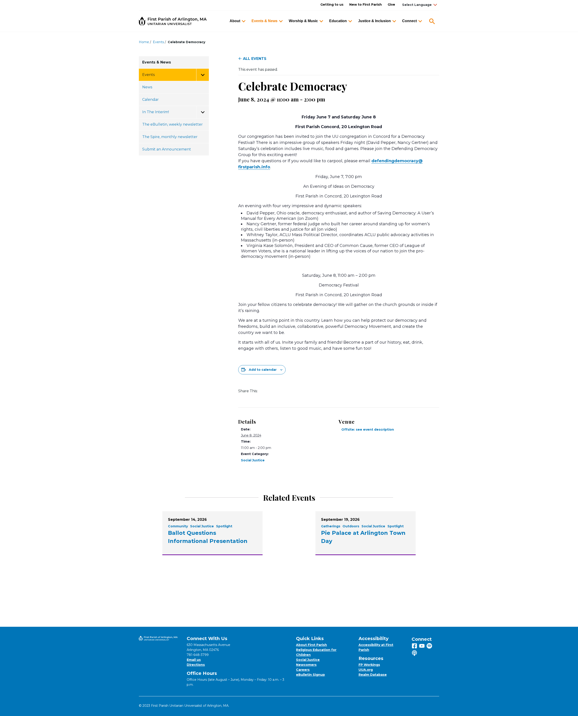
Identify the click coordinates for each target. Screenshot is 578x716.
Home (144, 42)
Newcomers (306, 665)
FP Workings (369, 665)
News (147, 87)
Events (158, 42)
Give (391, 4)
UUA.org (366, 670)
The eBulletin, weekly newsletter (172, 124)
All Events (254, 58)
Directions (196, 665)
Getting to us (331, 4)
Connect (409, 21)
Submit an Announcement (166, 149)
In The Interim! (155, 112)
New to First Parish (365, 4)
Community (178, 526)
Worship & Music (303, 21)
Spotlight (224, 526)
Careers (303, 670)
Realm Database (373, 675)
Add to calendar (263, 370)
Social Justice (253, 460)
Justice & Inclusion (374, 21)
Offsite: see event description (367, 429)
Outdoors (351, 526)
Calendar (150, 99)
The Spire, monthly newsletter (170, 137)
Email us (194, 660)
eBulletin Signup (310, 675)
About (235, 21)
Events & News (264, 21)
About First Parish (311, 645)
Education (338, 21)
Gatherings (330, 526)
